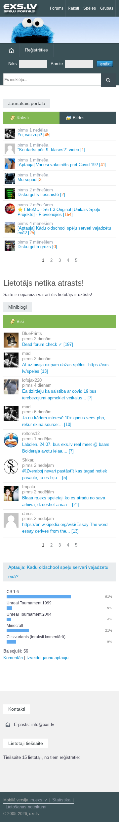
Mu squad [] (33, 177)
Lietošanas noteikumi (26, 806)
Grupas (106, 8)
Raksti (73, 8)
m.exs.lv (38, 799)
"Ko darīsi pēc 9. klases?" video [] (51, 147)
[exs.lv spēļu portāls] (23, 9)
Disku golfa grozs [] (37, 244)
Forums (56, 8)
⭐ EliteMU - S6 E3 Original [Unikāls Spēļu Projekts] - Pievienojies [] (59, 209)
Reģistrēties (36, 50)
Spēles (89, 8)
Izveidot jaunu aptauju (47, 657)
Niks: (13, 63)
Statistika (61, 799)
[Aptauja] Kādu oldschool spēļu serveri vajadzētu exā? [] (64, 228)
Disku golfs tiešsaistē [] (41, 192)
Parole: (57, 63)
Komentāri (13, 657)
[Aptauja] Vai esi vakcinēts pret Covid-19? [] (62, 162)
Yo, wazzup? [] (34, 132)
